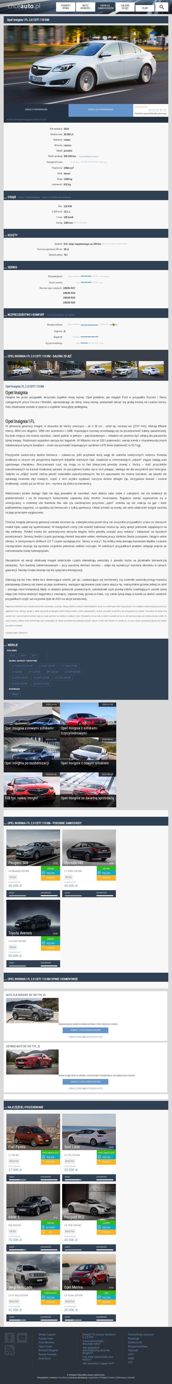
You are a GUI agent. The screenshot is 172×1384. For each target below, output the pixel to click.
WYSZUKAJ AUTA (94, 1037)
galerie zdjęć (125, 7)
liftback (15, 694)
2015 (34, 655)
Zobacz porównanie (36, 109)
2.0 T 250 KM (34, 672)
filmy (145, 8)
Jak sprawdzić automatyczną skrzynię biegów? (96, 1350)
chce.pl (24, 4)
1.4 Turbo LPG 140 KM (22, 666)
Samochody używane (141, 1334)
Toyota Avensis (47, 1354)
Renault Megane (48, 1350)
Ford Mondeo (46, 1342)
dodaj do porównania (100, 109)
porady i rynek (65, 7)
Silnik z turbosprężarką (29, 197)
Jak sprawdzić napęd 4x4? (98, 1363)
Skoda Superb (47, 1334)
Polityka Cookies (107, 1377)
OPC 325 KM (52, 672)
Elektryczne (135, 1342)
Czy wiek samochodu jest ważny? (97, 1358)
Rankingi (133, 1338)
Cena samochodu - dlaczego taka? (93, 1342)
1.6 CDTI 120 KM (72, 672)
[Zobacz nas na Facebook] (9, 1342)
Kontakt (131, 1377)
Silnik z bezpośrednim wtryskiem (56, 197)
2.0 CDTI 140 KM (19, 684)
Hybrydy (133, 1350)
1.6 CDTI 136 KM (19, 678)
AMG (131, 1358)
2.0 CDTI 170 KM (41, 684)
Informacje (121, 1377)
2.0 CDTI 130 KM (63, 678)
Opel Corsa (45, 1346)
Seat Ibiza (44, 1358)
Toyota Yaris (45, 1338)
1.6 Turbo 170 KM (69, 666)
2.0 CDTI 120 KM (41, 678)
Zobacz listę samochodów (85, 1030)
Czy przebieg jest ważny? (88, 156)
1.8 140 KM (17, 672)
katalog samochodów (106, 7)
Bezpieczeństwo (138, 1346)
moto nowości (85, 7)
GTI (130, 1362)
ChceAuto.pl (63, 1377)
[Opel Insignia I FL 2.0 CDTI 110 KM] (20, 378)
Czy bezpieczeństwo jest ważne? (61, 315)
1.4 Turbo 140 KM (47, 666)
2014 (23, 655)
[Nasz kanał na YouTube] (22, 1342)
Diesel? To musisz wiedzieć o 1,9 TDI (99, 1336)
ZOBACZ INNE (75, 1037)
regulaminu (93, 1377)
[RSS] (9, 1355)
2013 (12, 655)
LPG (131, 1354)
